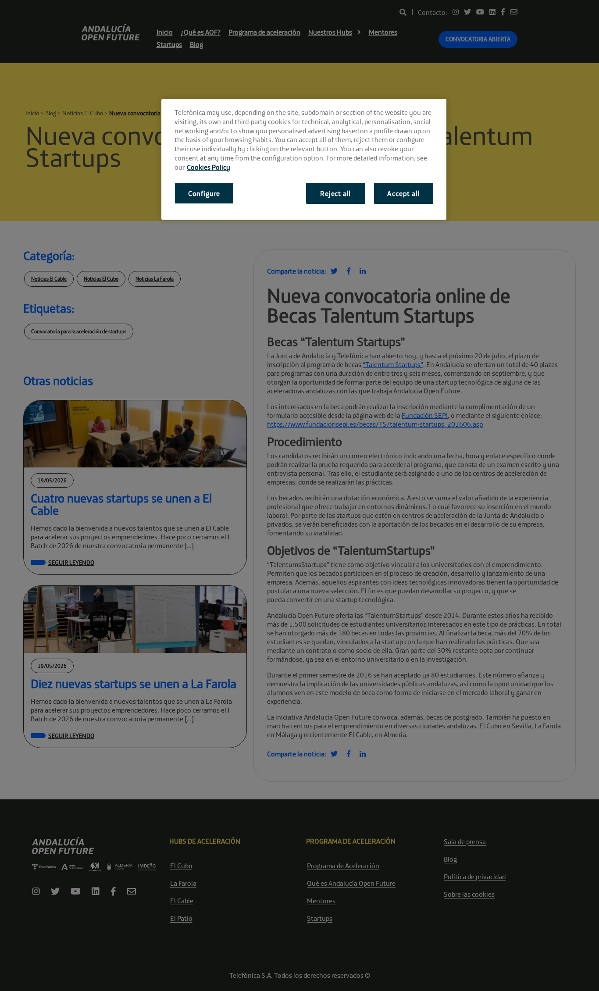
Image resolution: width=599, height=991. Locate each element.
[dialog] (303, 159)
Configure (204, 193)
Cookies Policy (208, 167)
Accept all (403, 193)
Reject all (335, 193)
